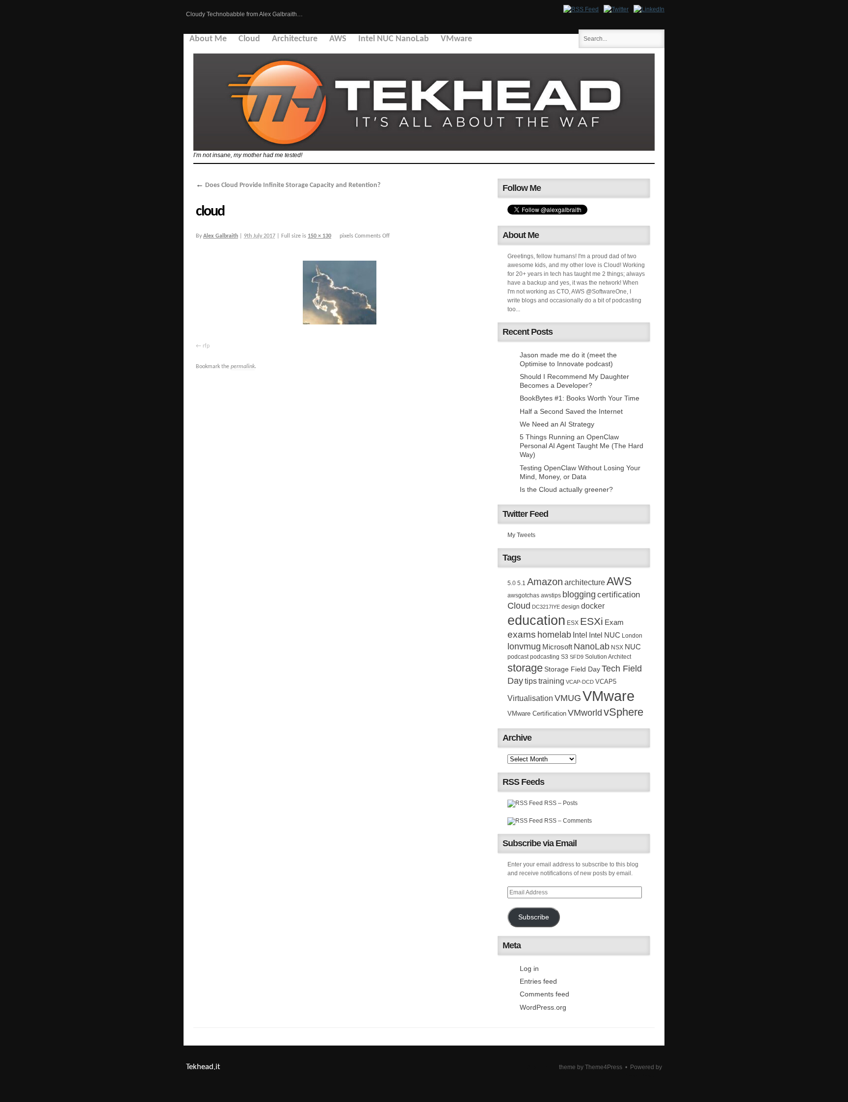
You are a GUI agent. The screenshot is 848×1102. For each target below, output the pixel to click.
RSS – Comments (567, 820)
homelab (554, 635)
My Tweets (521, 535)
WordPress (640, 1076)
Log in (529, 968)
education (536, 620)
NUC (633, 647)
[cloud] (340, 294)
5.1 (521, 583)
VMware (456, 39)
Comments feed (544, 994)
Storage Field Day (572, 669)
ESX (573, 622)
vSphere (623, 712)
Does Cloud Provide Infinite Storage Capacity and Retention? (288, 185)
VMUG (568, 698)
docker (593, 605)
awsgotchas (523, 595)
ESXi (591, 621)
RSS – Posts (560, 803)
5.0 (511, 583)
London (632, 636)
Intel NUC (604, 635)
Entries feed (538, 981)
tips (531, 680)
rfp (206, 346)
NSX (617, 647)
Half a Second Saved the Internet (571, 411)
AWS (337, 39)
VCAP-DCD (580, 682)
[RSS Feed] (581, 9)
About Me (208, 39)
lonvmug (524, 646)
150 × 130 (319, 236)
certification (618, 594)
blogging (579, 594)
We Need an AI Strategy (557, 424)
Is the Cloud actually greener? (566, 489)
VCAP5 (605, 681)
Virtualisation (530, 698)
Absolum (539, 1067)
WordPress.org (543, 1007)
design (570, 606)
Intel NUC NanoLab (393, 39)
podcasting (544, 657)
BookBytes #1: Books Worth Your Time (579, 398)
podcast (518, 656)
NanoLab (592, 646)
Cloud (249, 39)
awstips (551, 595)
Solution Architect (608, 656)
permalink (243, 367)
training (551, 680)
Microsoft (557, 647)
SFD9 (576, 657)
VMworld (585, 713)
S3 (564, 657)
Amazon (545, 581)
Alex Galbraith (220, 236)
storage (525, 668)
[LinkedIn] (649, 9)
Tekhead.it (203, 1067)
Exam (614, 622)
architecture (584, 582)
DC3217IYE (546, 607)
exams (521, 634)
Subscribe (533, 917)
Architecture (295, 39)
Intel (580, 634)
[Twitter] (616, 9)
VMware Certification (536, 713)
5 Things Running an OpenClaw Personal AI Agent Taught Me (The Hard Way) (581, 445)
